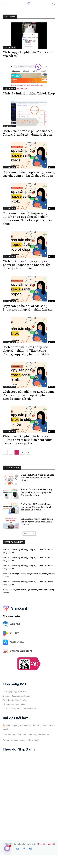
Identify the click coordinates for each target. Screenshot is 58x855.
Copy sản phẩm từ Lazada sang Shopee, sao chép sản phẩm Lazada (28, 307)
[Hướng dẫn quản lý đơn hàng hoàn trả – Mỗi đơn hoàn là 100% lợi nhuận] (11, 478)
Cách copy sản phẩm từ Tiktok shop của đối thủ (28, 54)
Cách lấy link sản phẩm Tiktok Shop (29, 93)
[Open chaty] (7, 848)
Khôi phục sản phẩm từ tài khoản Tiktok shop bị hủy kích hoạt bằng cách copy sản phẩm (27, 439)
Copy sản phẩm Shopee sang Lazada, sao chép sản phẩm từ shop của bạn (29, 173)
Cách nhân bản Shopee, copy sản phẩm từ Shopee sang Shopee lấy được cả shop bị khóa (26, 264)
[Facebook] (24, 848)
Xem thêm (28, 533)
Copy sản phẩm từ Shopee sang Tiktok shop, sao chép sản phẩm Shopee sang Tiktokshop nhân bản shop (27, 218)
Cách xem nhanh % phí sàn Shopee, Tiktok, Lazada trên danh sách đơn (28, 132)
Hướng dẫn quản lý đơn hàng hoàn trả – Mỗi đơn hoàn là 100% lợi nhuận (37, 477)
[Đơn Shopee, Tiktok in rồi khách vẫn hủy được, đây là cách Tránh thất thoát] (11, 523)
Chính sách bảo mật (46, 844)
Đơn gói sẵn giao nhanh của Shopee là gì (21, 740)
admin (5, 549)
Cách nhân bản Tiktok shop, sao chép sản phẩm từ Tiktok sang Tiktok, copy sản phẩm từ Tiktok (26, 350)
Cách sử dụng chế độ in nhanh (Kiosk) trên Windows (26, 734)
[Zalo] (30, 848)
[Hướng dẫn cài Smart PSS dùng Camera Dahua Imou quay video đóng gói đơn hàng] (11, 493)
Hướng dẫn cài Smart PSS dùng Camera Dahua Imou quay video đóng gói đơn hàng (36, 492)
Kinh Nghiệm (8, 126)
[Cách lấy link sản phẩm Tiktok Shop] (29, 77)
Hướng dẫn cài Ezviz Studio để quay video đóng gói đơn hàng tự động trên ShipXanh (36, 507)
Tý (4, 589)
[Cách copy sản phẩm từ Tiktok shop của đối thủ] (29, 35)
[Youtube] (17, 848)
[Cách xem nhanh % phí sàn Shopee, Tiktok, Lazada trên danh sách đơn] (29, 114)
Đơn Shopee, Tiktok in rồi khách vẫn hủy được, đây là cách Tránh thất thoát (37, 522)
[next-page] (28, 452)
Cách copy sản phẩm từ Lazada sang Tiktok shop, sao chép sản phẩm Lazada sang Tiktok (29, 395)
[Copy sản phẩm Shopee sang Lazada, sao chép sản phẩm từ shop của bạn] (29, 155)
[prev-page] (5, 452)
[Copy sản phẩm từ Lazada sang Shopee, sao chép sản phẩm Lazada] (29, 289)
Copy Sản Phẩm (9, 47)
